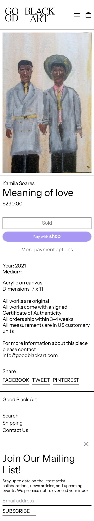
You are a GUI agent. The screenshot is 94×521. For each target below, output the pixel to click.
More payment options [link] (47, 250)
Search (10, 416)
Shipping (13, 423)
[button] (88, 14)
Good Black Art (20, 399)
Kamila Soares (18, 183)
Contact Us (15, 430)
